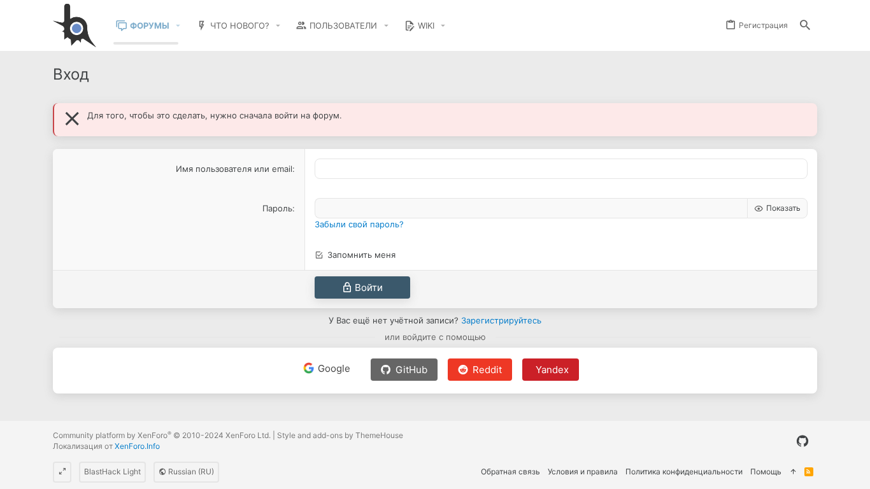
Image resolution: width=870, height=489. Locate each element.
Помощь (765, 471)
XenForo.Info (137, 446)
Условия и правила (583, 471)
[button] (178, 25)
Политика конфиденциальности (684, 471)
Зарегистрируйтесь (501, 320)
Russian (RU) (190, 471)
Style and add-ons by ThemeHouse (340, 435)
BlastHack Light (112, 471)
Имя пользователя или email (234, 169)
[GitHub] (802, 441)
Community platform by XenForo (162, 435)
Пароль (277, 208)
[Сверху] (793, 472)
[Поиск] (805, 25)
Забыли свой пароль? (359, 224)
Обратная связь (510, 471)
